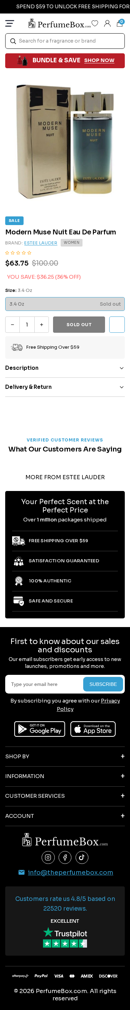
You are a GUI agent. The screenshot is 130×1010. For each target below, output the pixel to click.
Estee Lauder (40, 242)
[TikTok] (82, 857)
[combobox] (65, 41)
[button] (18, 252)
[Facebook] (65, 857)
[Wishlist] (95, 23)
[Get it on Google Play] (39, 729)
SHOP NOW (99, 60)
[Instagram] (48, 857)
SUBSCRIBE (103, 684)
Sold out (79, 324)
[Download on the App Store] (93, 729)
